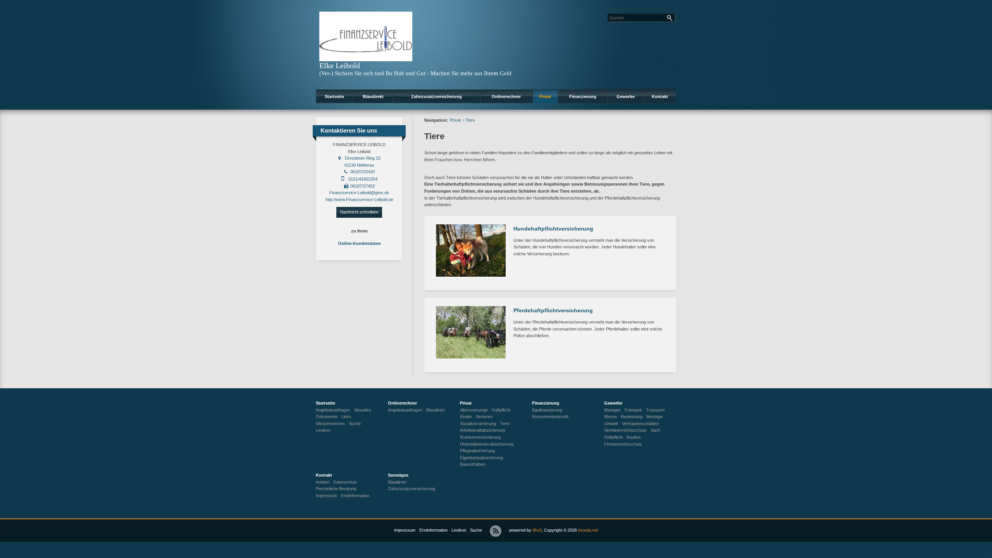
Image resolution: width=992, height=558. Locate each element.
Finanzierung (582, 96)
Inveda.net (588, 530)
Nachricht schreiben (359, 212)
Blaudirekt (373, 96)
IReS (537, 530)
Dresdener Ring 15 (363, 158)
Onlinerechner (506, 96)
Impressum (404, 530)
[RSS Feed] (495, 531)
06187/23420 (362, 171)
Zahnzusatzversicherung (436, 96)
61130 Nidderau (359, 165)
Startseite (334, 96)
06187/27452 (362, 186)
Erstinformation (433, 530)
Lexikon (458, 530)
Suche (476, 530)
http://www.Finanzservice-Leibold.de (359, 199)
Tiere (470, 120)
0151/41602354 (362, 179)
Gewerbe (626, 96)
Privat (545, 96)
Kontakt (660, 96)
